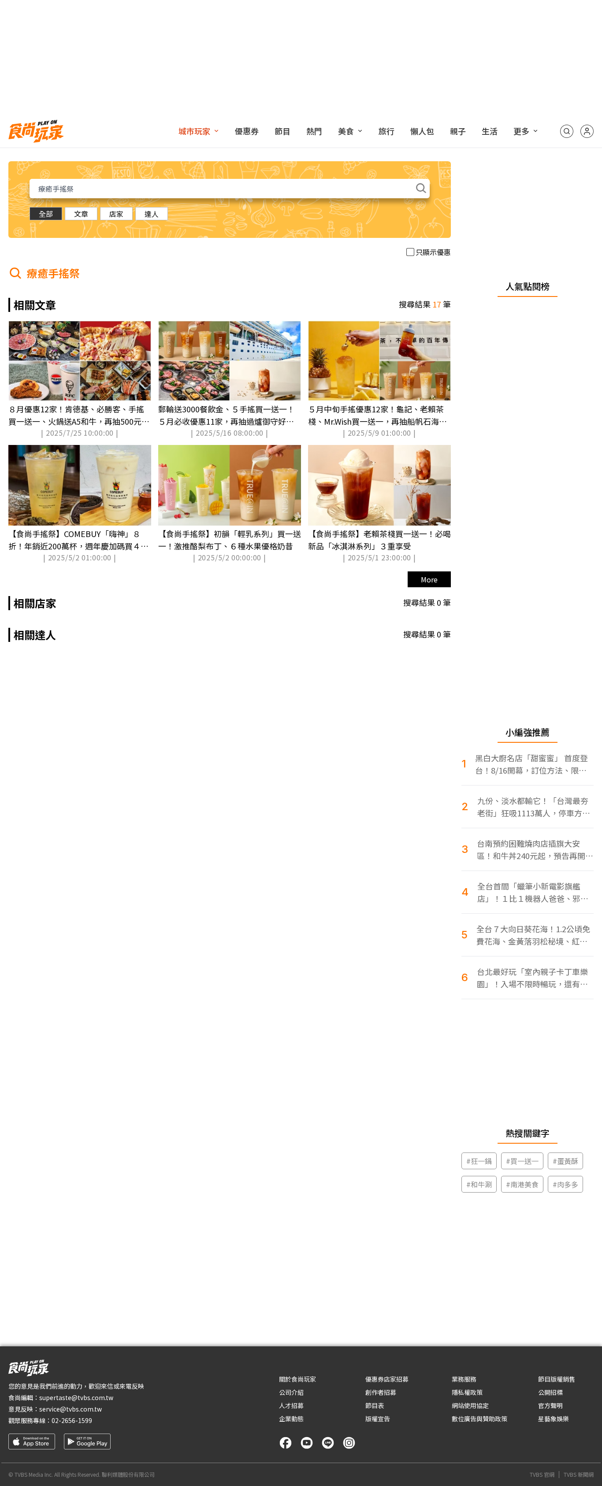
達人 (152, 213)
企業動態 (291, 1418)
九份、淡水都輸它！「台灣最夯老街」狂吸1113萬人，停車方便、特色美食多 (532, 807)
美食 (346, 131)
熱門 (314, 131)
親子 (458, 131)
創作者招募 (380, 1392)
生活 (490, 131)
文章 (81, 213)
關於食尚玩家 (297, 1379)
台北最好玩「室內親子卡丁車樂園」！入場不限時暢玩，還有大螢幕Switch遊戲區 (532, 978)
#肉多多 (565, 1184)
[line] (327, 1442)
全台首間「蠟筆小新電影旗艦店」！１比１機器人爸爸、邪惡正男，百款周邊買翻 (532, 892)
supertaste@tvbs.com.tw (76, 1397)
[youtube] (306, 1442)
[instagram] (349, 1442)
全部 (46, 213)
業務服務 (464, 1379)
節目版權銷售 (556, 1379)
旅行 (386, 131)
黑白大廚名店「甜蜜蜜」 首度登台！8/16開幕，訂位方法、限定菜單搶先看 (531, 764)
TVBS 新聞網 (579, 1474)
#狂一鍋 (479, 1161)
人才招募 (291, 1405)
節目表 (374, 1405)
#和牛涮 (479, 1184)
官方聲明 (550, 1405)
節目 (282, 131)
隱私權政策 (467, 1392)
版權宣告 (377, 1418)
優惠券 (247, 131)
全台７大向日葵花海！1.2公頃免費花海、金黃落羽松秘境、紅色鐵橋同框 (533, 935)
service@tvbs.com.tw (70, 1408)
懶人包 (422, 131)
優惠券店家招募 (387, 1379)
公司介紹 (291, 1392)
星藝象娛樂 (553, 1418)
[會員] (587, 131)
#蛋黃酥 (565, 1161)
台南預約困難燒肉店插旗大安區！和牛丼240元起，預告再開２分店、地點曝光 (535, 849)
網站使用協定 (470, 1405)
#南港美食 (522, 1184)
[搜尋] (566, 131)
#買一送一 (522, 1161)
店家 (116, 213)
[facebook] (285, 1442)
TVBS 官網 (542, 1474)
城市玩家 (194, 131)
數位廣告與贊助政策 (479, 1418)
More (429, 579)
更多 (521, 131)
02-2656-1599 (72, 1420)
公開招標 (550, 1392)
